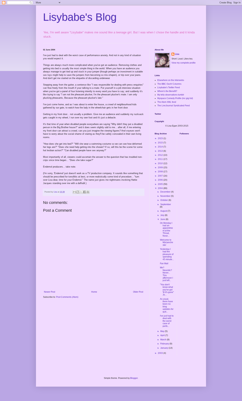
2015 (160, 142)
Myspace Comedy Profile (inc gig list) (175, 98)
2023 (160, 138)
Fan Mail (164, 263)
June (163, 219)
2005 (160, 184)
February (165, 343)
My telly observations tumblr (170, 95)
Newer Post (49, 292)
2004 (160, 188)
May (162, 331)
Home (94, 292)
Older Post (138, 292)
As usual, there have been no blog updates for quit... (166, 305)
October (164, 200)
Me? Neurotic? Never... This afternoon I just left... (166, 274)
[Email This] (74, 192)
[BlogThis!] (78, 192)
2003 (160, 353)
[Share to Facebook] (84, 192)
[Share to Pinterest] (88, 192)
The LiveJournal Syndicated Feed (173, 105)
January (164, 348)
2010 (160, 163)
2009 (160, 167)
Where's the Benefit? (167, 91)
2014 (160, 146)
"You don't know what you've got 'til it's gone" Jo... (167, 289)
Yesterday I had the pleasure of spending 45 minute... (167, 254)
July (162, 215)
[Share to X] (81, 192)
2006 (160, 180)
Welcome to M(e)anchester (166, 242)
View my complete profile (183, 63)
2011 (160, 159)
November (165, 196)
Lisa (177, 54)
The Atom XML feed (166, 102)
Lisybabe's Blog (80, 17)
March (163, 339)
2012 (160, 155)
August (164, 211)
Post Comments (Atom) (67, 297)
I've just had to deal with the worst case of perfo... (167, 321)
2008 (160, 171)
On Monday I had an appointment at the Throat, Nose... (166, 229)
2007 (160, 176)
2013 (160, 151)
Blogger (134, 378)
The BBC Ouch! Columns (169, 84)
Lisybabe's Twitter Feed (168, 87)
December (165, 192)
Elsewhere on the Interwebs (170, 80)
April (162, 335)
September (165, 204)
